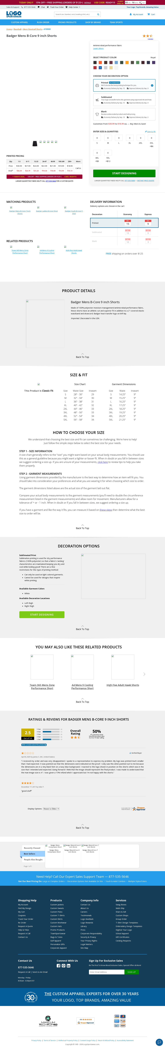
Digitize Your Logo (124, 930)
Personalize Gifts (57, 944)
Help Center (73, 7)
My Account (23, 904)
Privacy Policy (36, 1040)
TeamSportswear (57, 933)
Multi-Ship (120, 908)
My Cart (21, 911)
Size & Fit (151, 131)
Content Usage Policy (88, 1040)
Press (83, 930)
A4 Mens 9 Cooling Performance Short (46, 251)
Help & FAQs (23, 930)
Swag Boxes (121, 904)
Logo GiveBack (87, 919)
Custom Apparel (19, 22)
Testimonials (86, 915)
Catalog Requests (123, 940)
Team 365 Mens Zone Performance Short (20, 251)
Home (9, 29)
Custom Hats (56, 926)
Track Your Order (57, 7)
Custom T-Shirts (57, 915)
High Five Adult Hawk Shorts (74, 251)
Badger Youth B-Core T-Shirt (74, 212)
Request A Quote (25, 926)
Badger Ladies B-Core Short (47, 211)
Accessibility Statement (125, 1040)
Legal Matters (87, 944)
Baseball (17, 29)
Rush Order (43, 22)
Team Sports (116, 22)
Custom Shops (122, 915)
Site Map (84, 948)
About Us (85, 908)
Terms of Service (50, 1040)
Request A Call (24, 933)
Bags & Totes (56, 937)
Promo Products (67, 22)
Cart (151, 14)
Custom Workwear (58, 922)
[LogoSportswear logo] (13, 17)
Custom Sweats (57, 908)
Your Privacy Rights (89, 940)
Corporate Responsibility (91, 933)
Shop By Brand (93, 22)
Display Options (35, 808)
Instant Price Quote (145, 181)
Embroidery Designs (129, 926)
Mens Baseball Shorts (32, 29)
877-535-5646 (29, 7)
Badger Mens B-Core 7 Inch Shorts (19, 212)
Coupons (22, 915)
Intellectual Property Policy (68, 1040)
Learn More (98, 48)
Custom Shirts (56, 919)
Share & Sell (121, 911)
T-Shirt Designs (127, 922)
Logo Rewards (87, 922)
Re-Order (22, 922)
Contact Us (23, 937)
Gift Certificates (122, 937)
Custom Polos (56, 911)
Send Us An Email (39, 972)
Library (84, 926)
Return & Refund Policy (106, 1040)
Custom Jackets (57, 904)
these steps (106, 509)
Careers (84, 911)
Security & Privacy (88, 937)
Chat (43, 7)
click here (103, 462)
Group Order (121, 919)
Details (87, 2)
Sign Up (132, 972)
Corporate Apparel (58, 948)
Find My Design (24, 908)
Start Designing (124, 173)
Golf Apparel (55, 940)
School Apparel (122, 933)
